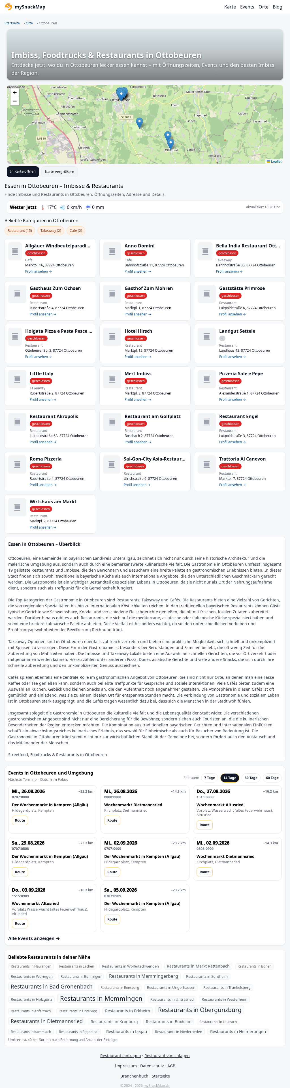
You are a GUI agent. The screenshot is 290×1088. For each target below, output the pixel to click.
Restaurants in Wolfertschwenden (130, 966)
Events (247, 7)
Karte (230, 7)
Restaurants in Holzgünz (31, 999)
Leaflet (276, 161)
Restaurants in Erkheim (127, 1010)
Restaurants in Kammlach (31, 1031)
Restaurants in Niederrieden (178, 1031)
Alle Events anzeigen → (34, 938)
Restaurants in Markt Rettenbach (198, 966)
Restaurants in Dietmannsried (47, 1021)
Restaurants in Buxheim (168, 1021)
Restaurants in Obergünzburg (200, 1010)
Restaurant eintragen (120, 1055)
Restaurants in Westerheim (224, 999)
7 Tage (209, 777)
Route (20, 820)
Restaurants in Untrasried (172, 999)
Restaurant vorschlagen (167, 1055)
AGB (171, 1065)
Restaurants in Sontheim (207, 976)
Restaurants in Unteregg (78, 1011)
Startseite (12, 23)
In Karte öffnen (23, 171)
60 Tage (272, 777)
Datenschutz (152, 1065)
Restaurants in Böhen (254, 966)
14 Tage (229, 777)
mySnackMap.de (157, 1085)
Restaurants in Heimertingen (238, 1031)
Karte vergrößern (59, 171)
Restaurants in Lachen (76, 966)
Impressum (126, 1065)
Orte (263, 7)
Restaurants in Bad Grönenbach (52, 986)
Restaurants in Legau (126, 1031)
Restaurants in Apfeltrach (31, 1011)
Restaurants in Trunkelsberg (227, 987)
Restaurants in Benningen (81, 976)
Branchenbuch (134, 1076)
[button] (170, 144)
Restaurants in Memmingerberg (143, 976)
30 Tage (251, 777)
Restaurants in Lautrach (218, 1021)
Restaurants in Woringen (32, 976)
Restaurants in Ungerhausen (171, 987)
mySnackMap (30, 7)
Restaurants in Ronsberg (120, 987)
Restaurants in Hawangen (31, 966)
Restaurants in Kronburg (114, 1021)
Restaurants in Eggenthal (78, 1031)
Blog (277, 7)
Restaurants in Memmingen (101, 998)
